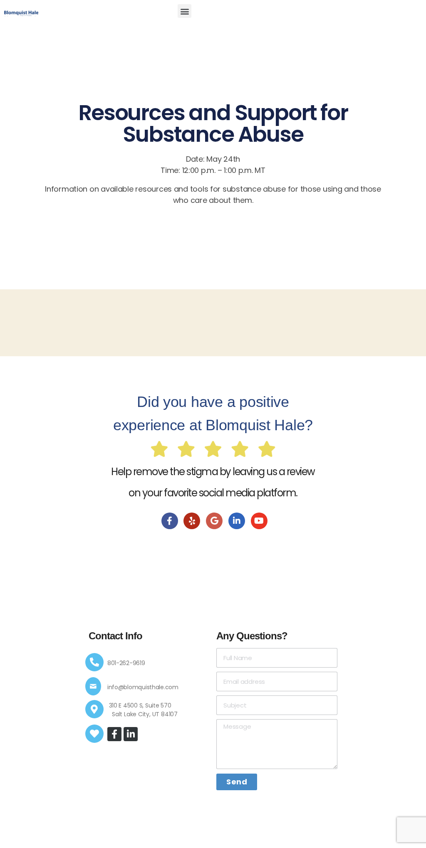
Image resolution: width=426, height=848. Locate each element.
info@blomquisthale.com (142, 687)
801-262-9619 (126, 663)
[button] (184, 11)
